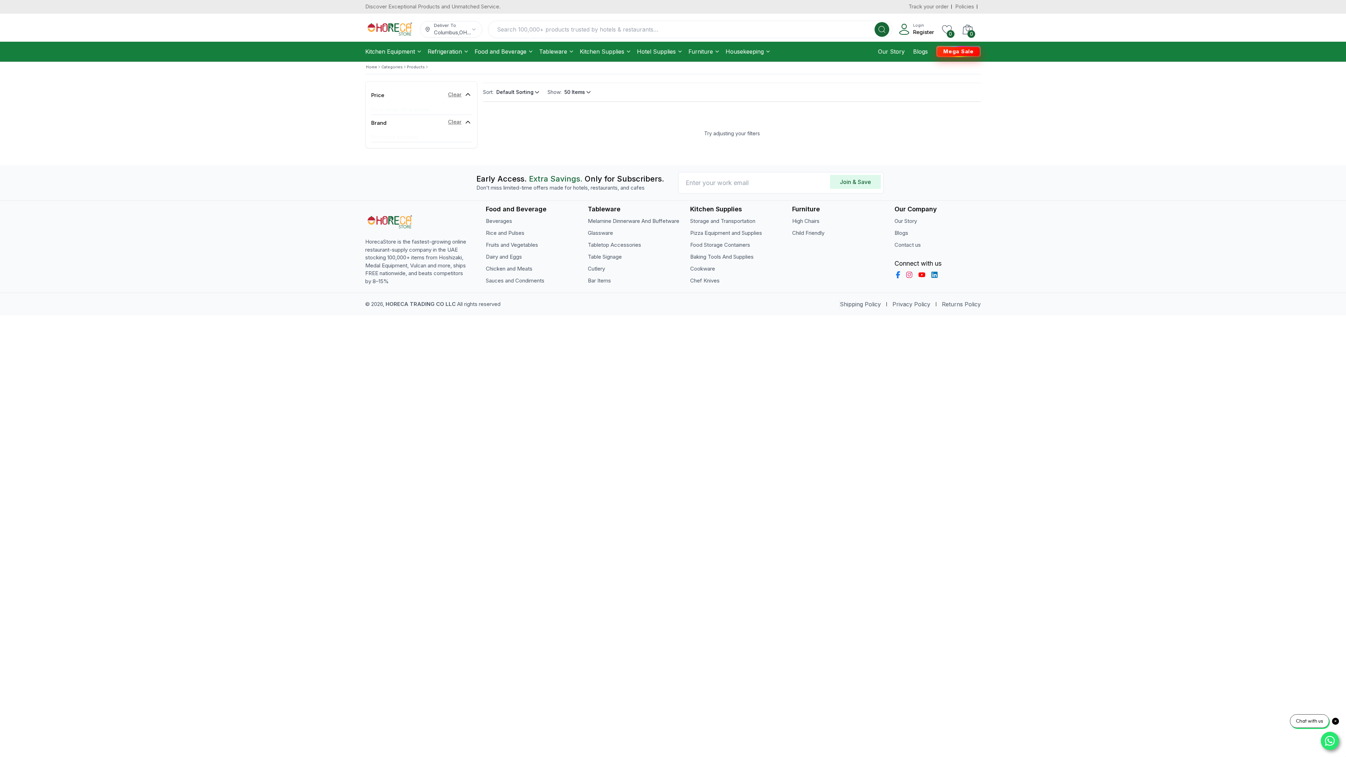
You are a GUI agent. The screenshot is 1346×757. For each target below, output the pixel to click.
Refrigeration (445, 51)
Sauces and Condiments (515, 280)
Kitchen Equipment (390, 51)
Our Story (891, 51)
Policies (964, 6)
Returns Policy (961, 304)
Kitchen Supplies (602, 51)
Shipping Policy (860, 304)
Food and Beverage (500, 51)
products (416, 66)
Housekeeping (745, 51)
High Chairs (806, 221)
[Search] (882, 29)
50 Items (574, 92)
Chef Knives (705, 280)
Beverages (499, 221)
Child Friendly (808, 233)
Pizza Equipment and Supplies (726, 233)
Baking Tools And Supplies (722, 256)
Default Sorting (514, 92)
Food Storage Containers (720, 244)
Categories (392, 66)
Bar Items (599, 280)
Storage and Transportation (722, 221)
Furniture (700, 51)
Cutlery (596, 268)
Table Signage (605, 256)
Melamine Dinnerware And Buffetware (633, 221)
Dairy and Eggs (504, 256)
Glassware (600, 233)
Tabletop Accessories (614, 244)
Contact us (908, 244)
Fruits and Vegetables (512, 244)
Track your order (929, 6)
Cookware (702, 268)
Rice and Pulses (505, 233)
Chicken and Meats (509, 268)
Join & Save (855, 181)
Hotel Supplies (656, 51)
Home (371, 66)
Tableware (553, 51)
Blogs (920, 51)
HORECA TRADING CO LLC (421, 304)
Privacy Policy (911, 304)
